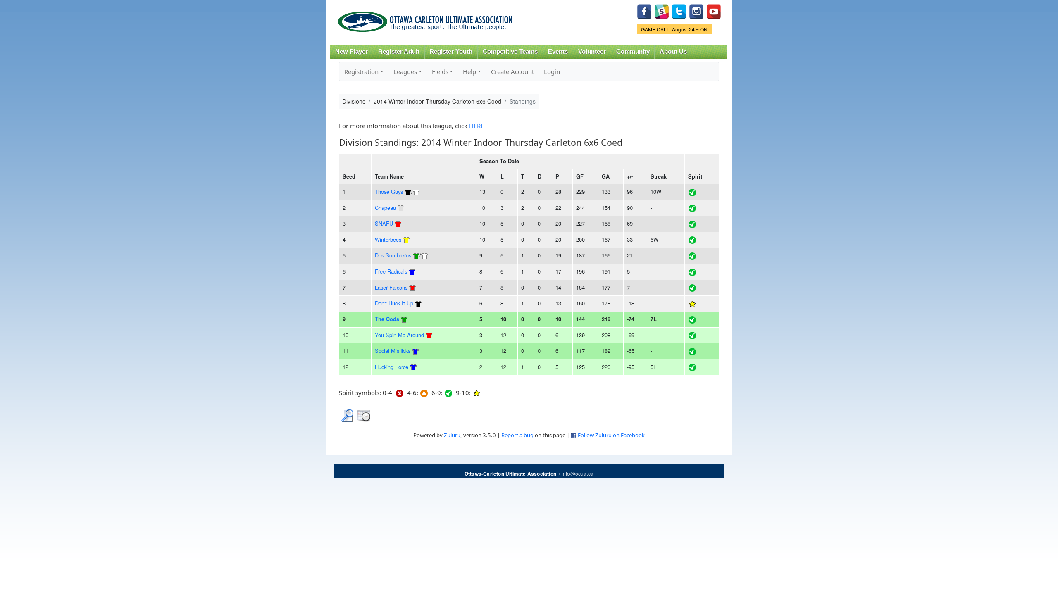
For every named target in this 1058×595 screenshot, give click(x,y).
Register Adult (398, 51)
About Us (673, 51)
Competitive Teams (510, 51)
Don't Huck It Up (394, 303)
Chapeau (385, 208)
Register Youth (450, 51)
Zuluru (452, 435)
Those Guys (389, 191)
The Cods (387, 319)
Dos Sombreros (393, 255)
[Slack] (661, 10)
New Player (351, 51)
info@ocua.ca (577, 473)
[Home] (427, 19)
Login (552, 71)
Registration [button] (361, 71)
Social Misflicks (392, 351)
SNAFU (384, 223)
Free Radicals (391, 271)
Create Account (512, 71)
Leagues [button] (405, 71)
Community (633, 51)
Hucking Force (391, 367)
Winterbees (388, 239)
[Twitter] (679, 10)
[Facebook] (644, 10)
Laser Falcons (391, 287)
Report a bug (517, 435)
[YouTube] (713, 10)
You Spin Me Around (399, 335)
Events (558, 51)
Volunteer (592, 51)
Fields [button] (440, 71)
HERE (476, 125)
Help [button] (469, 71)
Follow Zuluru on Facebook (611, 435)
